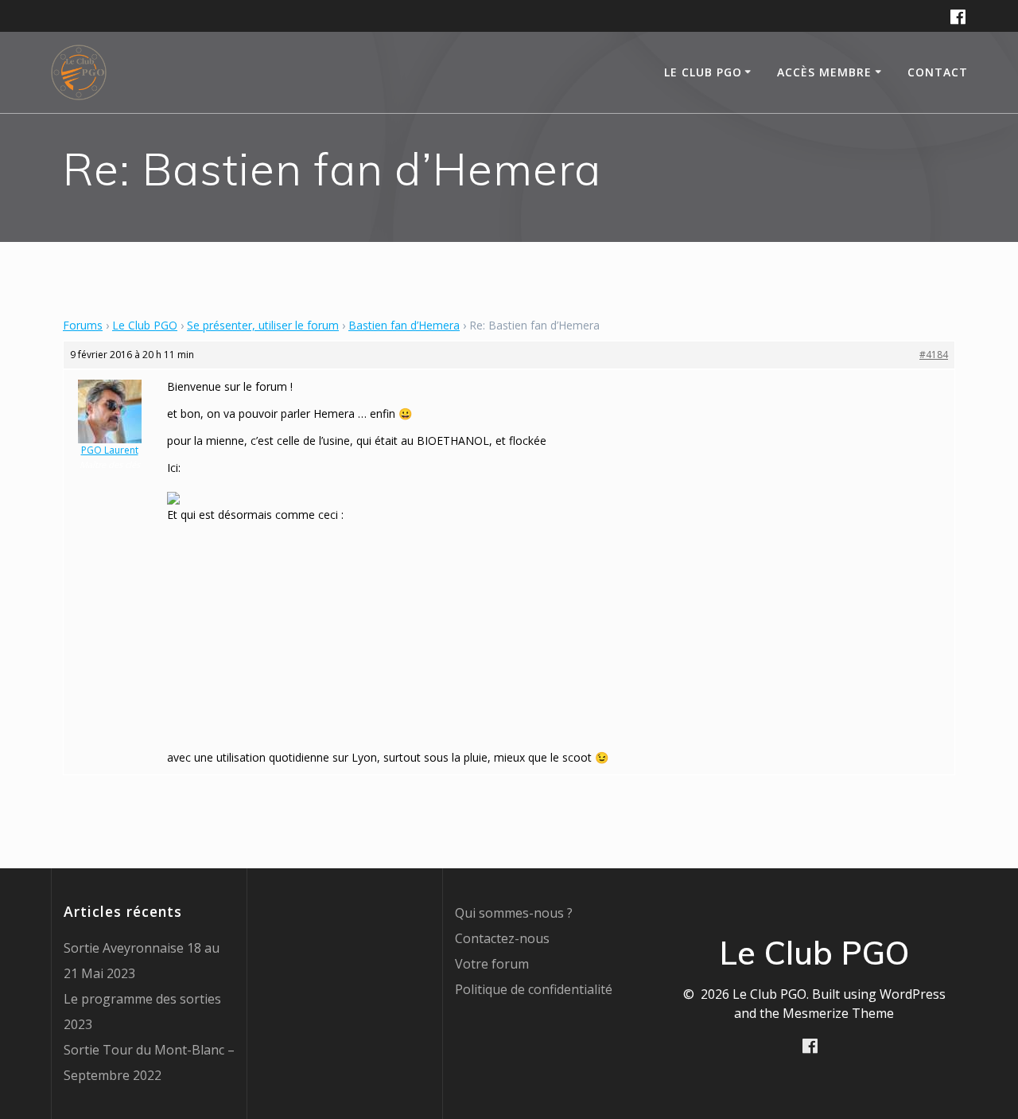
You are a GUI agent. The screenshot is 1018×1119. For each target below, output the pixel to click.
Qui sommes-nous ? (514, 913)
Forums (83, 325)
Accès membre (824, 72)
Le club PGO (703, 72)
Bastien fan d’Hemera (404, 325)
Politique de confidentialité (533, 989)
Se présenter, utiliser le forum (263, 325)
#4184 (933, 354)
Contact (937, 72)
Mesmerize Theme (838, 1013)
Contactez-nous (502, 938)
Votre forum (492, 964)
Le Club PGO (144, 325)
